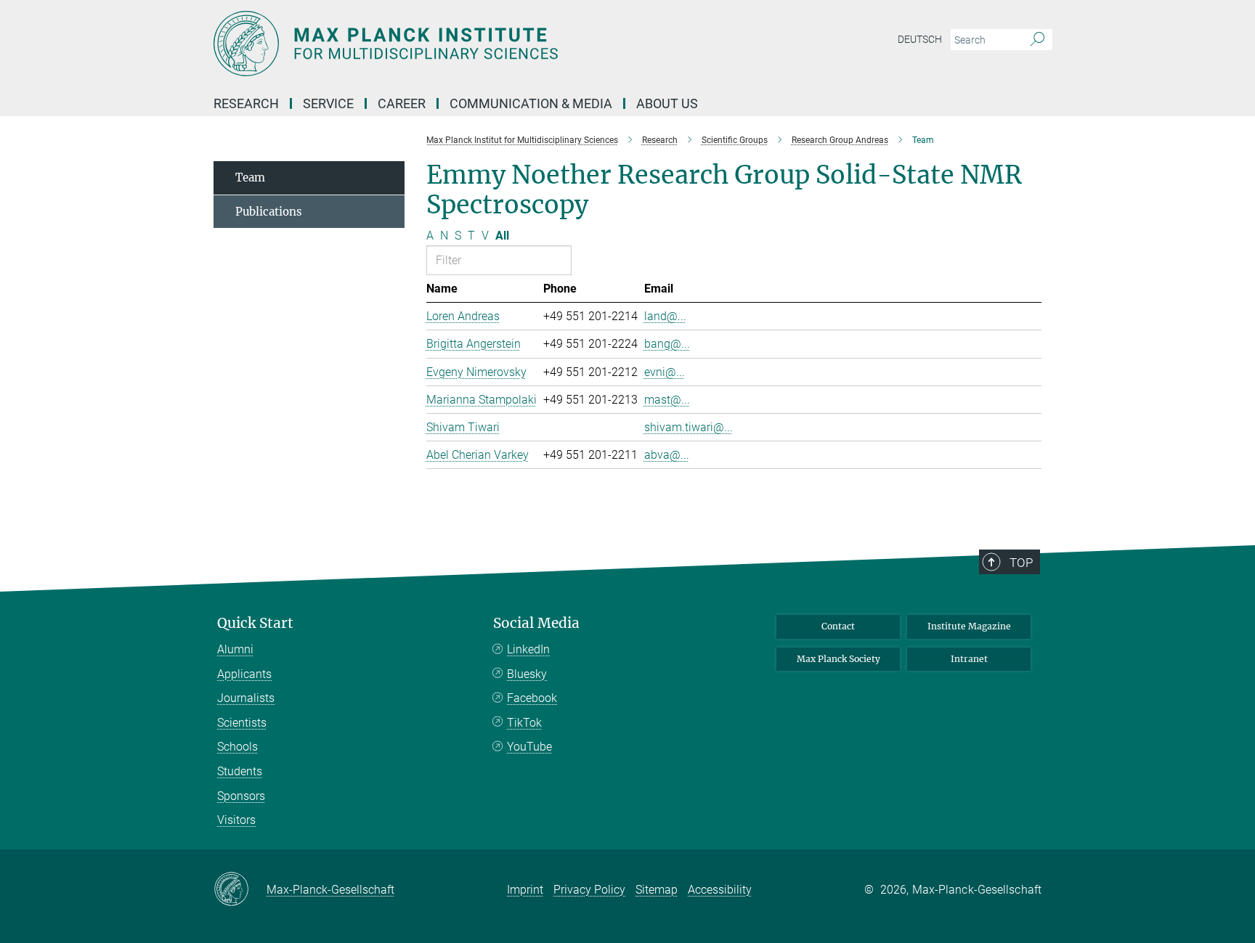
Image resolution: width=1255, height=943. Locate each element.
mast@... (667, 400)
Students (239, 771)
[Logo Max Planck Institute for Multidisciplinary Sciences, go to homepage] (486, 43)
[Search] (1037, 40)
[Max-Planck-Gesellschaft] (240, 890)
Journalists (246, 698)
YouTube (529, 747)
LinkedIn (528, 649)
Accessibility (720, 890)
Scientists (242, 723)
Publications (268, 212)
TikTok (524, 723)
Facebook (532, 698)
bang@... (667, 344)
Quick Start (255, 623)
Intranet (969, 658)
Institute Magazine (969, 626)
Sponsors (241, 796)
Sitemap (656, 890)
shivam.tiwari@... (688, 427)
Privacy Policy (589, 890)
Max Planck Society (838, 658)
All (502, 235)
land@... (665, 316)
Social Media (536, 623)
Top (1021, 562)
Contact (838, 626)
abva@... (666, 455)
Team (250, 177)
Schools (237, 747)
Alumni (235, 649)
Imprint (525, 890)
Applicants (244, 674)
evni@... (664, 372)
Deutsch (920, 39)
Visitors (236, 820)
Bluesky (527, 674)
